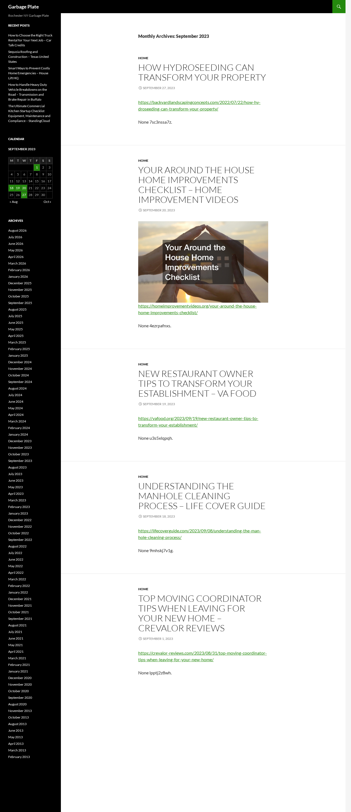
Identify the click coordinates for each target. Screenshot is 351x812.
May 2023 (15, 487)
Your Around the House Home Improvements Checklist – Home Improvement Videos (196, 184)
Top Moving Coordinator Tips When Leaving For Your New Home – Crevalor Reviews (200, 613)
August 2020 (17, 704)
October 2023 (18, 454)
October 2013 (18, 717)
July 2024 (15, 395)
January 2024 (18, 434)
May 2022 (15, 566)
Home (143, 58)
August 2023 (17, 467)
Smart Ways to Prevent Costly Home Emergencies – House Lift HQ (29, 73)
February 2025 (19, 349)
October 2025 (18, 296)
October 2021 (18, 612)
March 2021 (17, 658)
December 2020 (20, 678)
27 (24, 195)
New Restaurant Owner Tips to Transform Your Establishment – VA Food (197, 383)
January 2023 (18, 513)
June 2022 (15, 559)
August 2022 (17, 546)
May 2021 (15, 645)
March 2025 (17, 342)
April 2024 (16, 415)
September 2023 (20, 461)
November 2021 (20, 605)
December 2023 (20, 441)
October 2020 (18, 691)
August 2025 (17, 309)
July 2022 (15, 553)
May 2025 (15, 329)
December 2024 (20, 362)
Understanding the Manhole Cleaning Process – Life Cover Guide (202, 495)
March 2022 (17, 579)
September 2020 (20, 697)
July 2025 (15, 316)
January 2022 (18, 592)
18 (11, 188)
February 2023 (19, 507)
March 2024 (17, 421)
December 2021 (20, 599)
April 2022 (16, 572)
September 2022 (20, 540)
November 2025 (20, 290)
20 (24, 188)
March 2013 (17, 750)
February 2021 (19, 665)
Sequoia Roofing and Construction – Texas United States (28, 57)
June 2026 (15, 244)
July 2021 (15, 632)
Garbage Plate (23, 7)
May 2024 (15, 408)
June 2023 (15, 480)
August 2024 (17, 388)
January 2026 (18, 276)
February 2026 (19, 270)
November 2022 (20, 526)
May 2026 (15, 250)
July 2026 (15, 237)
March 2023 (17, 500)
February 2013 (19, 757)
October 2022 (18, 533)
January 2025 (18, 355)
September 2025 (20, 303)
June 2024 (15, 401)
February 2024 (19, 428)
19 (18, 188)
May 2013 (15, 737)
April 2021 (16, 651)
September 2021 (20, 619)
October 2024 (18, 375)
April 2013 (16, 744)
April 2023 (16, 494)
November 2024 (20, 369)
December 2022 (20, 520)
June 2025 (15, 322)
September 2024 (20, 382)
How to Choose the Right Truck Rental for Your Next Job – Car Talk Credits (30, 40)
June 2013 (15, 730)
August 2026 (17, 230)
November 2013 (20, 711)
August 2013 (17, 724)
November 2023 (20, 447)
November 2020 (20, 684)
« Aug (14, 202)
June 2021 (15, 638)
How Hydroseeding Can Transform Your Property (202, 72)
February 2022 (19, 586)
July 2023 (15, 474)
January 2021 (18, 671)
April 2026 (16, 257)
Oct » (47, 202)
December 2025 (20, 283)
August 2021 (17, 625)
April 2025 (16, 336)
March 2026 (17, 263)
